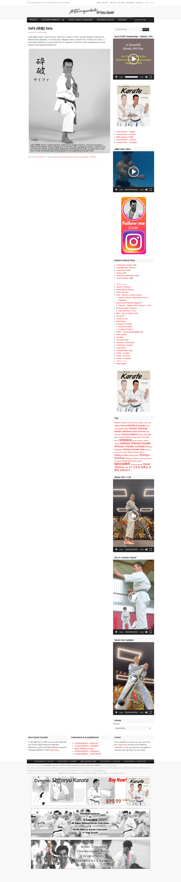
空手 (130, 467)
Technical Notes (105, 20)
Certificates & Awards (124, 265)
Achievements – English (125, 132)
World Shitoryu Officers (125, 290)
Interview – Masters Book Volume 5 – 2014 (134, 305)
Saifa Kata (64, 157)
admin (45, 32)
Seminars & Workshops (125, 276)
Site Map (119, 337)
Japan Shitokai (120, 425)
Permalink (93, 157)
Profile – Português (123, 358)
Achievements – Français (126, 140)
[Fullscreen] (150, 77)
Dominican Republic (137, 422)
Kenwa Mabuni (130, 434)
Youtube (120, 2)
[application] (133, 59)
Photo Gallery (121, 335)
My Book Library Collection (126, 308)
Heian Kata (147, 422)
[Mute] (146, 77)
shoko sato (142, 458)
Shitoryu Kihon (133, 455)
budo (128, 422)
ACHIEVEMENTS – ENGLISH (86, 743)
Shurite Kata (127, 461)
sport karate (136, 461)
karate (132, 425)
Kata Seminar (139, 431)
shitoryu (125, 443)
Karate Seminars (123, 431)
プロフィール (149, 2)
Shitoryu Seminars (132, 458)
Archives (116, 724)
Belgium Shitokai (120, 423)
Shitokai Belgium (137, 440)
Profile (33, 20)
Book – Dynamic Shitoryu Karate (129, 295)
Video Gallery (102, 2)
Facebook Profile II (125, 329)
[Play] (116, 77)
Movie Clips (120, 321)
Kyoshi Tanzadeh (144, 435)
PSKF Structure (122, 292)
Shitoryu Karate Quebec (136, 452)
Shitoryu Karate (141, 443)
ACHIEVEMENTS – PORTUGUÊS (88, 754)
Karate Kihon (123, 429)
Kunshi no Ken (122, 319)
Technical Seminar (136, 464)
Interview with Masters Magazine (129, 303)
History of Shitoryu (123, 287)
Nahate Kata (56, 157)
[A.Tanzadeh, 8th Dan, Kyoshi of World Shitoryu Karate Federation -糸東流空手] (90, 14)
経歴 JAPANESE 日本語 (84, 749)
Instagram (130, 2)
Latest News (121, 270)
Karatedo (140, 425)
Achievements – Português (126, 142)
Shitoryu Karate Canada (129, 446)
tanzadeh (86, 157)
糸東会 (144, 467)
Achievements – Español (126, 134)
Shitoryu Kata (78, 157)
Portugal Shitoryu (136, 437)
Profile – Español (122, 353)
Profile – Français (123, 356)
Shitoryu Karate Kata (134, 449)
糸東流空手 (125, 470)
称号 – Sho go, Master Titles (127, 313)
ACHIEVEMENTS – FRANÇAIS (87, 751)
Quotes (119, 273)
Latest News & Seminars (80, 20)
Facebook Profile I (125, 327)
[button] (133, 59)
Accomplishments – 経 (52, 20)
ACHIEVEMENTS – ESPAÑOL (86, 746)
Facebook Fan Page (124, 324)
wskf (126, 467)
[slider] (131, 77)
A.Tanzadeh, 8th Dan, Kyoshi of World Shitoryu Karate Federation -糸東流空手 (72, 765)
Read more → (55, 750)
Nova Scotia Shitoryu (122, 437)
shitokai (70, 157)
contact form (122, 745)
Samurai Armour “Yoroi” (127, 311)
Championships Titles (124, 268)
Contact (122, 20)
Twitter (112, 2)
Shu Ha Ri (120, 316)
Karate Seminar (138, 428)
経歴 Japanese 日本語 (124, 137)
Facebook (139, 2)
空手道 (136, 467)
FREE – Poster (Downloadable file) (129, 332)
